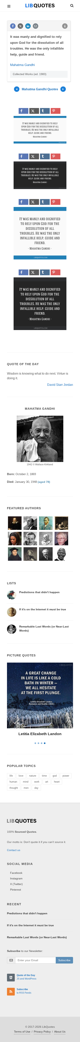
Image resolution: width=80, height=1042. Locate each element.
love (21, 775)
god (55, 775)
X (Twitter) (16, 884)
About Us (59, 1031)
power (66, 775)
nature (32, 775)
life (11, 775)
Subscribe (64, 960)
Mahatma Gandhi (22, 65)
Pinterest (15, 889)
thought (14, 787)
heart (57, 781)
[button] (71, 5)
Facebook (16, 872)
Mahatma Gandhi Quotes (40, 89)
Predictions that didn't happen (39, 592)
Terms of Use (22, 1031)
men (26, 787)
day (36, 787)
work (36, 781)
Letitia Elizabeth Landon (40, 734)
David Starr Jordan (60, 384)
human (13, 781)
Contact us (13, 850)
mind (25, 781)
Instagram (16, 878)
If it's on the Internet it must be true (42, 609)
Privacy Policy (42, 1031)
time (44, 775)
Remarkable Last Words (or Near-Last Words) (37, 937)
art (46, 781)
